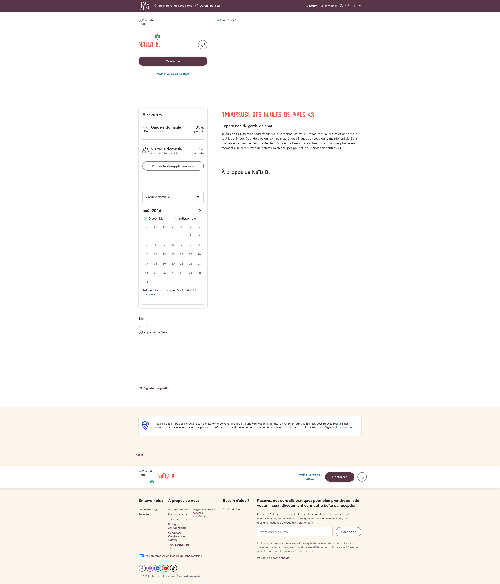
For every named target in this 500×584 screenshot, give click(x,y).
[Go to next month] (200, 210)
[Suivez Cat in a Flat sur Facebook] (142, 568)
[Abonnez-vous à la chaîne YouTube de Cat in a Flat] (165, 568)
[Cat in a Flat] (145, 6)
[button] (157, 37)
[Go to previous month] (192, 210)
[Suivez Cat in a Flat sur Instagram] (150, 568)
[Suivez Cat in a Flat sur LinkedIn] (157, 568)
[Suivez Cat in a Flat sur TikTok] (173, 568)
